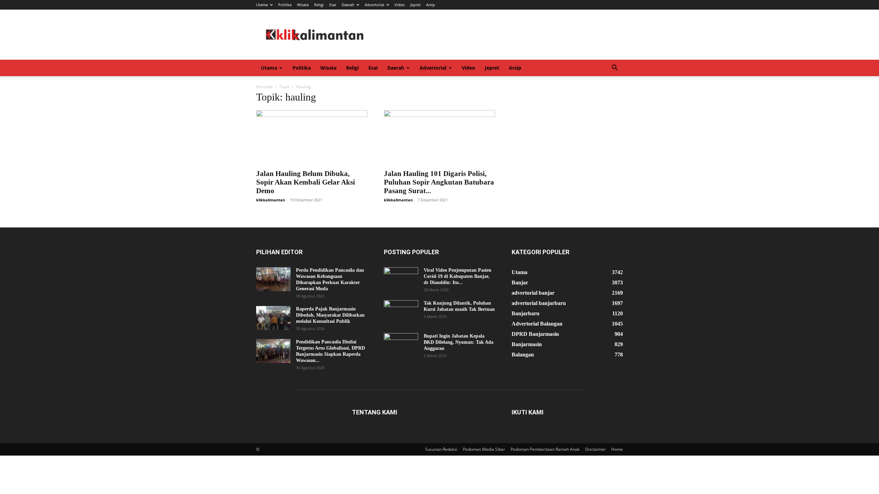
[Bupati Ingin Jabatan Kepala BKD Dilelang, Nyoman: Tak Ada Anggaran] (401, 345)
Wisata (303, 4)
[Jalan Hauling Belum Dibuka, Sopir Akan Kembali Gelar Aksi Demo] (311, 137)
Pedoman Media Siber (484, 449)
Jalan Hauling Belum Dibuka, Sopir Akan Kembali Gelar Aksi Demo (305, 182)
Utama (262, 4)
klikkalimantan (270, 199)
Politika (285, 4)
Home (617, 449)
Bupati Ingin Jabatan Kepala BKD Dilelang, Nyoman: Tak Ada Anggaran (458, 342)
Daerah (348, 4)
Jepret (415, 4)
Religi (319, 4)
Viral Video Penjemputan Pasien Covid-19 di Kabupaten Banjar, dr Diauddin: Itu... (457, 276)
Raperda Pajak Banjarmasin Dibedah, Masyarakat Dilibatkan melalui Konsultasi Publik (330, 315)
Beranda (264, 87)
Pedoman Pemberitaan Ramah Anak (545, 449)
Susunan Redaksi (441, 449)
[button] (614, 68)
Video (400, 4)
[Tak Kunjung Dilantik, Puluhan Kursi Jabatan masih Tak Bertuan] (401, 312)
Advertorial (374, 4)
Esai (332, 4)
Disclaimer (595, 449)
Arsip (430, 4)
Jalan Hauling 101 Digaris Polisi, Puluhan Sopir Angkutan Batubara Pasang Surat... (439, 182)
